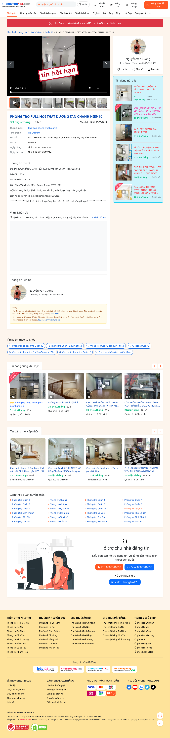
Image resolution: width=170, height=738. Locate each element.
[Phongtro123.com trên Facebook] (129, 689)
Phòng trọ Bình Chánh (135, 517)
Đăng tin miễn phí (158, 5)
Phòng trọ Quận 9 (21, 508)
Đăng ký (117, 5)
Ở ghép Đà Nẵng (142, 631)
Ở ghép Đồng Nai (142, 643)
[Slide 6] (80, 102)
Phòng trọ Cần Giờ (21, 521)
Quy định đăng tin (55, 698)
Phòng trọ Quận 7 (96, 504)
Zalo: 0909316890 (141, 567)
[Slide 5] (69, 102)
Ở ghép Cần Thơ (142, 639)
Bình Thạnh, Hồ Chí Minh (22, 479)
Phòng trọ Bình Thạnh (23, 512)
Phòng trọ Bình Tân (59, 512)
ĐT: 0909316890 (111, 567)
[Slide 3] (47, 102)
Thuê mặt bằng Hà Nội (113, 627)
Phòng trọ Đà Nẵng (16, 631)
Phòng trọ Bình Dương (18, 639)
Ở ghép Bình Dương (144, 635)
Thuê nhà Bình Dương (49, 631)
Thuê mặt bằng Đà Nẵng (115, 631)
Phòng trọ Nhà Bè (133, 521)
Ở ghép (96, 13)
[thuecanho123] (98, 669)
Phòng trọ (12, 13)
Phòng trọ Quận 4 (133, 499)
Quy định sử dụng (16, 693)
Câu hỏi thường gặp (56, 685)
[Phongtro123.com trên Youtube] (134, 689)
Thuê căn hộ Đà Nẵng (81, 635)
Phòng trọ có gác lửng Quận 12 (27, 345)
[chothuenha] (72, 669)
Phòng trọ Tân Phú (59, 517)
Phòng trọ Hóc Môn (97, 521)
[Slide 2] (36, 102)
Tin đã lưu (102, 5)
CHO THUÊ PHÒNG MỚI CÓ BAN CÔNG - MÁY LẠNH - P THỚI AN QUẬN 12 (102, 404)
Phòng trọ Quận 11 (96, 508)
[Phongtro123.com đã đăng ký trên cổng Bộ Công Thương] (18, 727)
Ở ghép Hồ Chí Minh (144, 622)
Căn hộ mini (66, 13)
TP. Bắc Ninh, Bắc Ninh (97, 479)
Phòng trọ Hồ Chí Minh (18, 622)
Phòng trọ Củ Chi (58, 521)
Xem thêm (54, 313)
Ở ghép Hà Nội (141, 627)
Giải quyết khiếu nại (56, 702)
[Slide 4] (58, 102)
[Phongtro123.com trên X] (147, 689)
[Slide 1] (25, 102)
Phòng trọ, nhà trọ (19, 617)
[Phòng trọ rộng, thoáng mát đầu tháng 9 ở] (27, 386)
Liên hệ (10, 702)
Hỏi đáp (128, 13)
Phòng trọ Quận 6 (58, 504)
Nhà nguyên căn (28, 13)
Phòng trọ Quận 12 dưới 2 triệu (66, 345)
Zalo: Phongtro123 (126, 582)
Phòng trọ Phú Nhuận (135, 512)
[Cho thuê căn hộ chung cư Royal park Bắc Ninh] (104, 451)
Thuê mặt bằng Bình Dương (116, 639)
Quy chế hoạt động (16, 689)
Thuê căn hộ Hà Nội (80, 627)
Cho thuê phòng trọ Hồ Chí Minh (114, 352)
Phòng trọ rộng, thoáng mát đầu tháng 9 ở (26, 404)
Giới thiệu (11, 685)
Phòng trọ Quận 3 (96, 499)
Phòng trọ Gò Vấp (96, 512)
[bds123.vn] (45, 669)
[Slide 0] (14, 102)
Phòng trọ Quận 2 (58, 499)
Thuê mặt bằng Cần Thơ (114, 635)
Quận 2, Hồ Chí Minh (58, 479)
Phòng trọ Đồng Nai (16, 643)
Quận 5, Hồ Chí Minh (134, 479)
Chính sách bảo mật (16, 698)
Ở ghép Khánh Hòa (143, 651)
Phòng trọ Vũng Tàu (16, 647)
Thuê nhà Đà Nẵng (48, 635)
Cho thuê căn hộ (81, 617)
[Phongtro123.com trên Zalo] (141, 689)
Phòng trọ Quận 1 (21, 499)
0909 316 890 (25, 719)
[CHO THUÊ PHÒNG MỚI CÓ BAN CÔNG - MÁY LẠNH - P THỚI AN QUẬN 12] (104, 386)
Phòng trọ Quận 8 (133, 504)
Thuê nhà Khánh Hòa (49, 647)
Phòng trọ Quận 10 (59, 508)
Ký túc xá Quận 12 (140, 345)
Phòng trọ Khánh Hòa (17, 651)
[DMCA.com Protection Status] (39, 727)
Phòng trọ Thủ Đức (96, 517)
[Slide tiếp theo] (105, 64)
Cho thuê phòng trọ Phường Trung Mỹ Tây (33, 352)
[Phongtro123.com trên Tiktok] (153, 689)
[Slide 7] (91, 102)
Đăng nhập (134, 5)
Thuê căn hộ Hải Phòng (82, 639)
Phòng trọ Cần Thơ (16, 635)
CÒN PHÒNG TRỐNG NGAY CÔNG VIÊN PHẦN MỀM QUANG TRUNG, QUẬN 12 (141, 404)
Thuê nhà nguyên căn (52, 617)
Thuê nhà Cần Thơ (48, 643)
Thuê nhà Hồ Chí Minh (49, 622)
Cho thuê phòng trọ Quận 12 (42, 127)
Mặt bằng (108, 13)
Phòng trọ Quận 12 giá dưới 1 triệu (106, 345)
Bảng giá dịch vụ (143, 13)
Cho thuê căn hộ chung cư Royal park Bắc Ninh (102, 469)
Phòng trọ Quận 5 (21, 504)
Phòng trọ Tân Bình (21, 517)
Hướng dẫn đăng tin (57, 689)
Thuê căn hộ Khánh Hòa (82, 643)
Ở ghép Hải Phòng (143, 647)
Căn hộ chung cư (48, 13)
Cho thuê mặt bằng (114, 617)
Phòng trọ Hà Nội (15, 627)
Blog (118, 13)
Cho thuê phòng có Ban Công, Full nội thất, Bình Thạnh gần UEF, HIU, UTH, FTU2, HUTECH (27, 469)
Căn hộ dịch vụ (82, 13)
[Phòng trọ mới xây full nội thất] (66, 386)
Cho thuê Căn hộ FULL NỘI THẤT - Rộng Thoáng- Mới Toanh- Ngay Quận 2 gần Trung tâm (65, 469)
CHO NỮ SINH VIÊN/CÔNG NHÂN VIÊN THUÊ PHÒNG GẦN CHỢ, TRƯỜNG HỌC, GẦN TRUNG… (141, 469)
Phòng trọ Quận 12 (133, 508)
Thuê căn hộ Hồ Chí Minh (83, 622)
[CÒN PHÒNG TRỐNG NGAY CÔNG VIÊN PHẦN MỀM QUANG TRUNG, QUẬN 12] (142, 386)
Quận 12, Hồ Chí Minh (20, 414)
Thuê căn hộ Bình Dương (83, 631)
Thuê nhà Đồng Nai (48, 639)
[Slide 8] (102, 102)
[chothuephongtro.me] (124, 669)
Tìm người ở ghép (145, 617)
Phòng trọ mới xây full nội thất (63, 402)
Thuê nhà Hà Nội (47, 627)
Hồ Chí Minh (34, 132)
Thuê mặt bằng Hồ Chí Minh (116, 622)
